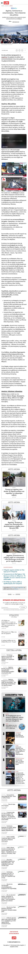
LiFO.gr (13, 587)
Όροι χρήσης (6, 945)
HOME (2, 5)
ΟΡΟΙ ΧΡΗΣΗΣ (6, 609)
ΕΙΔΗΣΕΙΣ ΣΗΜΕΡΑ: (8, 567)
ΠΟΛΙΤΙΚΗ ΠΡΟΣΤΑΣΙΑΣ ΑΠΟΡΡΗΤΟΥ (17, 609)
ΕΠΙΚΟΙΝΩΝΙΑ (14, 933)
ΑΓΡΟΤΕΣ (18, 594)
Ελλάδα (11, 5)
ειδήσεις (16, 589)
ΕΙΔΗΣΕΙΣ (6, 5)
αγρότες (4, 57)
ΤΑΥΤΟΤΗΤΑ (14, 932)
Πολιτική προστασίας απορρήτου (17, 945)
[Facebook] (24, 41)
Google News (20, 587)
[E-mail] (22, 50)
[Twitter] (26, 41)
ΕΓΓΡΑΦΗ (23, 607)
